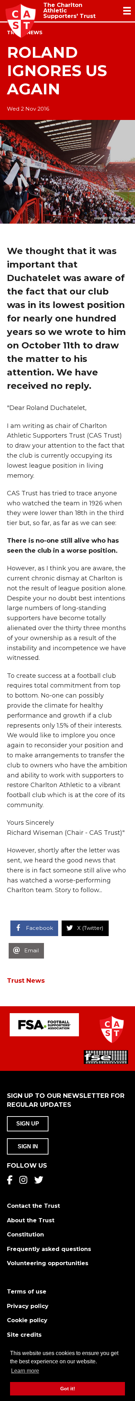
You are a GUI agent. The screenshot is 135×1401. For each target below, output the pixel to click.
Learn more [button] (25, 1371)
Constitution (25, 1234)
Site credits (24, 1335)
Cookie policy (27, 1320)
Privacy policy (27, 1306)
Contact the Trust (33, 1206)
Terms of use (26, 1291)
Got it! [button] (67, 1388)
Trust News (26, 980)
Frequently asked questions (49, 1249)
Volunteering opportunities (47, 1263)
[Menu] (127, 10)
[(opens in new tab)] (44, 1024)
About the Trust (30, 1220)
